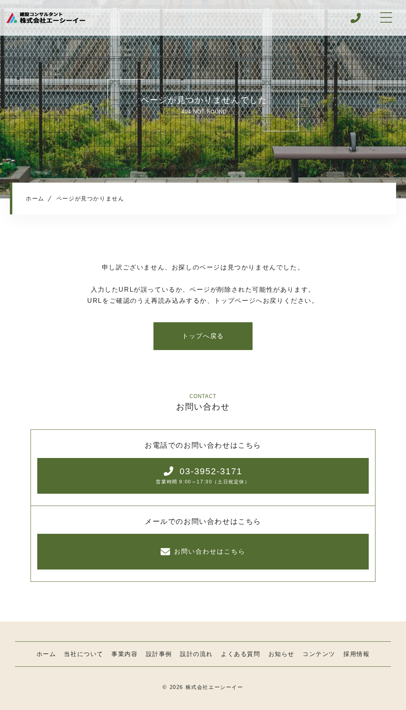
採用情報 (356, 653)
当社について (83, 653)
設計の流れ (196, 653)
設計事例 (159, 653)
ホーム (46, 653)
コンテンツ (319, 653)
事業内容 (124, 653)
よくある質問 (240, 653)
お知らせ (281, 653)
